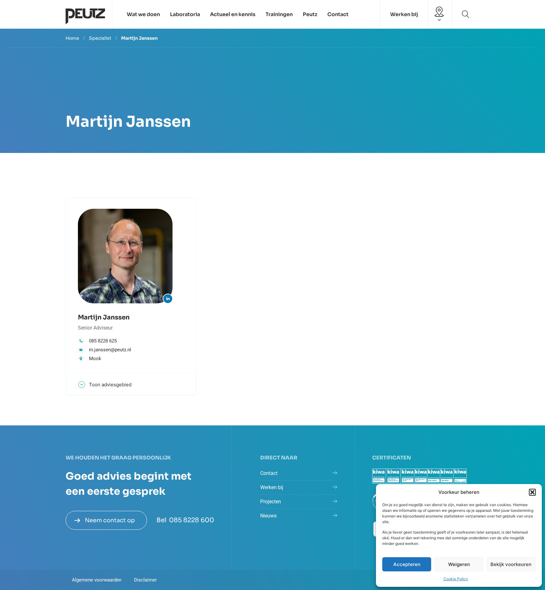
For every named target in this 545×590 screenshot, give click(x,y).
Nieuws (268, 516)
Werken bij (404, 14)
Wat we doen (143, 14)
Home (72, 38)
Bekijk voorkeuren (510, 564)
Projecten (270, 502)
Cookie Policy (455, 578)
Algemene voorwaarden (96, 580)
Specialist (100, 38)
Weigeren (459, 564)
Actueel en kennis (232, 14)
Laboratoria (185, 14)
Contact (338, 14)
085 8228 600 (191, 520)
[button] (532, 492)
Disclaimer (145, 580)
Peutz (310, 14)
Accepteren (406, 564)
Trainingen (279, 14)
